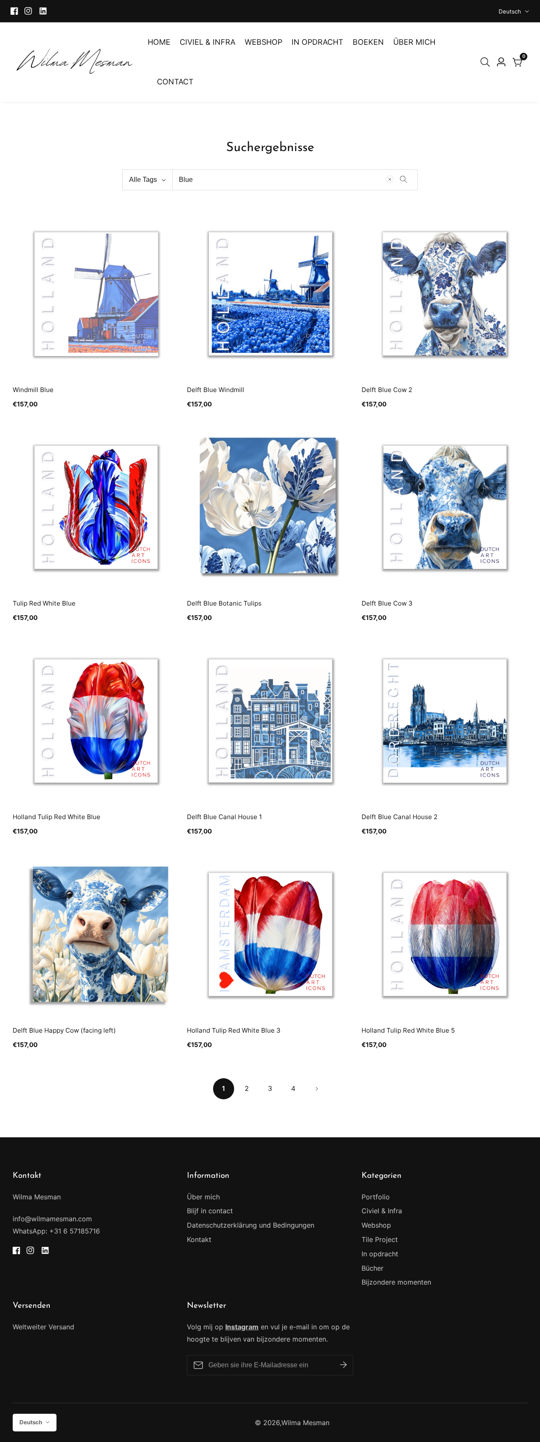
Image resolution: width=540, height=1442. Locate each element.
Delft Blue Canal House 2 (399, 817)
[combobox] (295, 179)
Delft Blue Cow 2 (387, 390)
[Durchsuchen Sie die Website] (487, 62)
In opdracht (380, 1254)
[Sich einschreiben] (343, 1365)
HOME (159, 42)
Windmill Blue (33, 390)
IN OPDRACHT (317, 42)
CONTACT (175, 81)
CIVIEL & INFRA (207, 42)
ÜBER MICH (414, 42)
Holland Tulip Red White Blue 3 (234, 1030)
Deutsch (511, 11)
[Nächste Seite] (316, 1088)
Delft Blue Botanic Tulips (224, 603)
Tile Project (380, 1239)
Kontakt (199, 1239)
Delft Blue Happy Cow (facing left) (64, 1030)
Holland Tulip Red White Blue (56, 817)
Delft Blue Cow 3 (387, 603)
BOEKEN (368, 42)
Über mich (203, 1197)
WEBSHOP (263, 42)
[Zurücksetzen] (390, 179)
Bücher (372, 1268)
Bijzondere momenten (396, 1282)
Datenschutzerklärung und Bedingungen (250, 1225)
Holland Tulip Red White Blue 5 (408, 1030)
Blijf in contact (210, 1211)
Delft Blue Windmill (215, 390)
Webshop (376, 1225)
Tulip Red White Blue (44, 603)
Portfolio (376, 1197)
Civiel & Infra (382, 1211)
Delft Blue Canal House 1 (224, 817)
